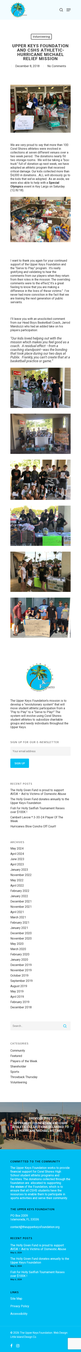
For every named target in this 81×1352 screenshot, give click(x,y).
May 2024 (17, 848)
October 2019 (19, 975)
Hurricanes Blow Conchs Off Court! (33, 826)
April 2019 (17, 996)
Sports (14, 1072)
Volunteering (41, 36)
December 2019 (21, 965)
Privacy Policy (19, 1306)
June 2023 (17, 859)
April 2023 (17, 864)
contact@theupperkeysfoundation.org (35, 1227)
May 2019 (17, 991)
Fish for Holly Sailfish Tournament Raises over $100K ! (37, 810)
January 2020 (19, 959)
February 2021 (19, 922)
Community (17, 1050)
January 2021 (19, 928)
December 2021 (21, 901)
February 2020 (19, 954)
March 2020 (18, 949)
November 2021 (21, 907)
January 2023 (19, 869)
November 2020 (21, 938)
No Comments (56, 66)
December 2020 (21, 933)
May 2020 (17, 944)
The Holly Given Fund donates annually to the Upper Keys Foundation (39, 801)
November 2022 (21, 875)
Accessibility (19, 1314)
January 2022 (19, 896)
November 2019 (21, 970)
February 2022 (19, 891)
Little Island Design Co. (23, 1336)
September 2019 (21, 981)
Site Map (16, 1298)
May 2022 (17, 880)
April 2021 (17, 912)
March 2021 (18, 917)
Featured (16, 1056)
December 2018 (21, 1007)
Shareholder (18, 1066)
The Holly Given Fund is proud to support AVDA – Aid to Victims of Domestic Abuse (38, 792)
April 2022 (17, 885)
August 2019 (18, 986)
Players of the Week (23, 1061)
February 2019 (19, 1002)
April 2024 (17, 854)
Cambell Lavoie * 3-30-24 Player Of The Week (36, 819)
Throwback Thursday (23, 1077)
